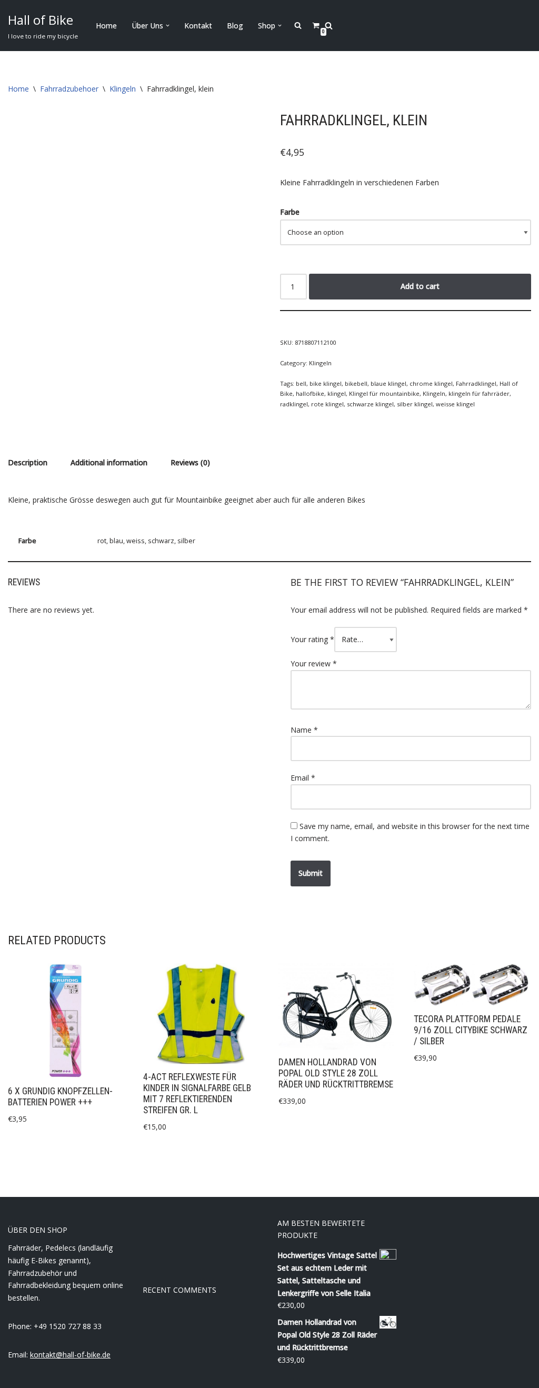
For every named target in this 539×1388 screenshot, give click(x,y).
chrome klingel (431, 383)
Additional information (109, 462)
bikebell (356, 383)
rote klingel (327, 404)
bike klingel (326, 383)
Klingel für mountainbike (384, 393)
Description (27, 462)
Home (106, 26)
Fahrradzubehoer (69, 89)
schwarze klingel (370, 404)
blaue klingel (388, 383)
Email (303, 778)
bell (301, 383)
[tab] (27, 463)
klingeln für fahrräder (479, 393)
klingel (336, 393)
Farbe (290, 212)
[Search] (329, 25)
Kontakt (198, 26)
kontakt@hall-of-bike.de (70, 1355)
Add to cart (420, 286)
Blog (235, 26)
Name (304, 730)
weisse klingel (455, 404)
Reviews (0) (190, 462)
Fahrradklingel (476, 383)
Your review (314, 663)
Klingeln (122, 89)
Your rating (312, 639)
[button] (167, 25)
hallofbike (310, 393)
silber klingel (415, 404)
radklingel (294, 404)
